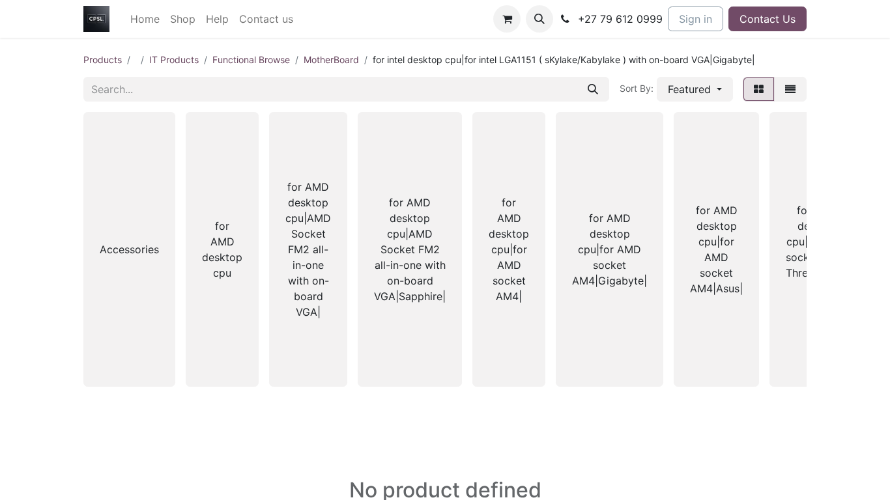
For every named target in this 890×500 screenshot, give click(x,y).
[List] (790, 89)
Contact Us (767, 18)
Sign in (695, 18)
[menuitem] (145, 19)
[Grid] (759, 89)
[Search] (593, 89)
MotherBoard (331, 59)
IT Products (174, 59)
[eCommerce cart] (507, 19)
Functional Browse (251, 59)
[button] (539, 19)
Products (102, 59)
